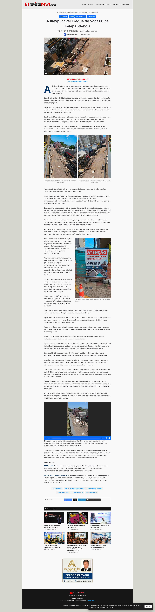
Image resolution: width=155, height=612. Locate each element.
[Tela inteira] (109, 438)
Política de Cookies (81, 605)
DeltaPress (91, 600)
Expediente (72, 605)
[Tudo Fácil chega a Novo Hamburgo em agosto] (101, 538)
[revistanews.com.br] (41, 4)
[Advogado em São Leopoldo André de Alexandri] (77, 570)
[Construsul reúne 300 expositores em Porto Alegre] (54, 538)
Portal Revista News (72, 34)
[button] (77, 420)
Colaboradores (66, 12)
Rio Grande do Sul (80, 16)
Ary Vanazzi (57, 488)
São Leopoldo (92, 492)
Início (60, 12)
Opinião (72, 16)
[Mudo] (106, 438)
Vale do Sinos (91, 16)
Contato (66, 605)
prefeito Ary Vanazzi (95, 488)
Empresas (125, 4)
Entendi (148, 606)
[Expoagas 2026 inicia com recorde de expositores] (54, 518)
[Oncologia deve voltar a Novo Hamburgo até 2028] (101, 518)
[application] (77, 421)
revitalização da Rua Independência (71, 492)
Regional (115, 4)
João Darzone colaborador (75, 488)
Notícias (90, 4)
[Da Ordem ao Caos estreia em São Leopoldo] (77, 518)
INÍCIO (84, 4)
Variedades (99, 4)
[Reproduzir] (46, 438)
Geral (107, 4)
